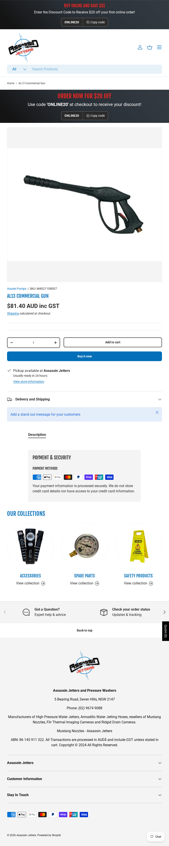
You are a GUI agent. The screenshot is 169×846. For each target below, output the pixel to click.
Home (10, 83)
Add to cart (112, 342)
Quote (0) (165, 631)
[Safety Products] (138, 546)
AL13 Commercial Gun (31, 83)
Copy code (97, 22)
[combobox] (84, 69)
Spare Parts (84, 576)
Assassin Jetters (26, 835)
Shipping (13, 313)
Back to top (84, 630)
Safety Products (138, 576)
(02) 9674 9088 (90, 708)
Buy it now (84, 356)
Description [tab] (37, 435)
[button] (149, 47)
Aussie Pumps (16, 288)
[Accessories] (30, 546)
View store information (28, 381)
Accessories (30, 576)
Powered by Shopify (49, 835)
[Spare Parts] (84, 546)
